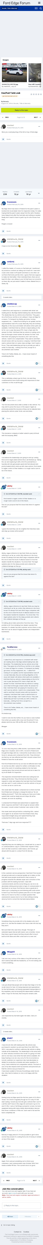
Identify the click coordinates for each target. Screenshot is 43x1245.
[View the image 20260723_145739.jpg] (14, 72)
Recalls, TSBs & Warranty (22, 103)
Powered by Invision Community (21, 1242)
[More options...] (39, 126)
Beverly (6, 101)
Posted (15, 128)
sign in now (12, 1193)
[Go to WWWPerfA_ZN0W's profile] (4, 241)
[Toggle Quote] (5, 494)
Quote (9, 139)
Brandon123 (34, 86)
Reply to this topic (21, 110)
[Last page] (40, 117)
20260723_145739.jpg (10, 84)
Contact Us (17, 1232)
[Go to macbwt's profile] (4, 126)
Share (11, 1216)
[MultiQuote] (3, 139)
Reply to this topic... (12, 1205)
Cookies (26, 1232)
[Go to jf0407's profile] (4, 1039)
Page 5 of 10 (21, 117)
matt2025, (7, 86)
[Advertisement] (21, 33)
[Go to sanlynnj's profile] (4, 263)
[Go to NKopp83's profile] (4, 953)
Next (36, 117)
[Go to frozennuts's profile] (4, 203)
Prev (7, 117)
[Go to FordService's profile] (4, 648)
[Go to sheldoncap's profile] (4, 305)
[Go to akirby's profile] (4, 487)
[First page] (2, 117)
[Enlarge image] (19, 246)
